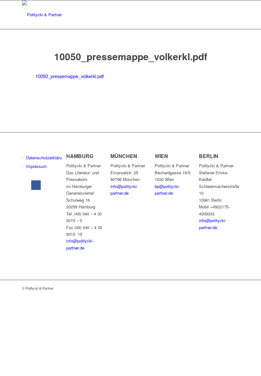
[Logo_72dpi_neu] (42, 14)
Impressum (36, 166)
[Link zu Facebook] (36, 185)
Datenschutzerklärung (46, 158)
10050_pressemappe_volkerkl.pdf (69, 76)
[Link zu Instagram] (48, 185)
